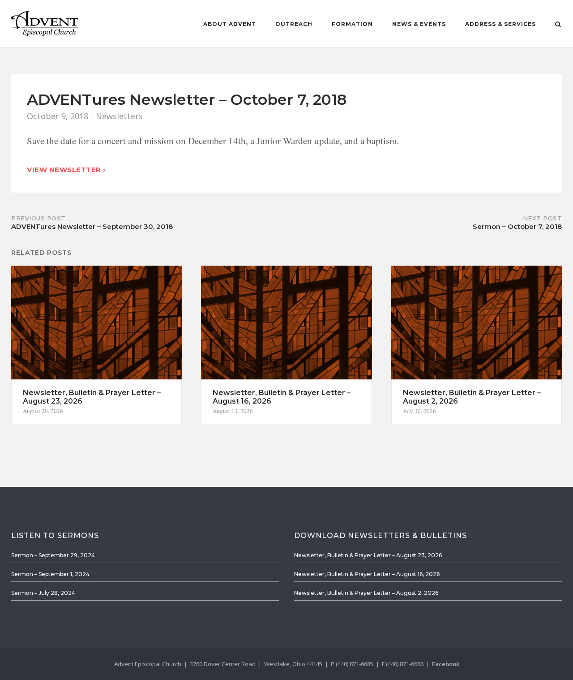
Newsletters (119, 116)
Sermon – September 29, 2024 (53, 555)
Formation (352, 24)
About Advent (229, 24)
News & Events (419, 24)
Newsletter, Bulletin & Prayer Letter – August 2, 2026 (366, 593)
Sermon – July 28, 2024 (43, 593)
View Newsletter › (66, 169)
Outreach (293, 24)
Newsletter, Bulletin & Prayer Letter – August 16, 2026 (367, 574)
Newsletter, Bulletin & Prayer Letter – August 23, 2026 (368, 555)
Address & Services (500, 24)
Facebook (445, 664)
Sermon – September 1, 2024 (50, 574)
